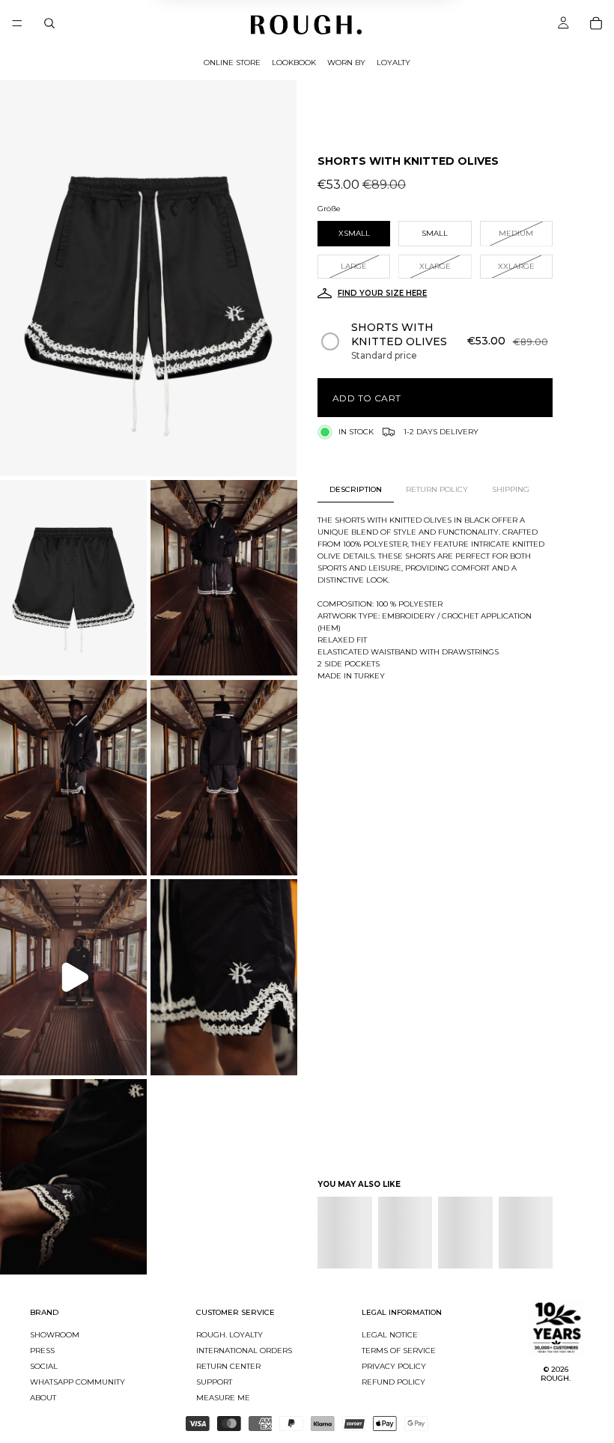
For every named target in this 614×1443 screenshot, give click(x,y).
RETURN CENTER (228, 1366)
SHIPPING (510, 489)
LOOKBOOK (294, 62)
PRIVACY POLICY (394, 1366)
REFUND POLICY (393, 1382)
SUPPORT (214, 1382)
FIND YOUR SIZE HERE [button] (382, 293)
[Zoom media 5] (224, 777)
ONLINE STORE (232, 62)
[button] (435, 341)
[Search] (49, 23)
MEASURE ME (223, 1398)
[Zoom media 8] (73, 1177)
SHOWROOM (54, 1335)
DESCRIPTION (355, 489)
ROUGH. (556, 1378)
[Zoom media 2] (73, 578)
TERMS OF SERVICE (399, 1350)
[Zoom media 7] (224, 977)
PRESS (42, 1350)
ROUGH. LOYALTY (229, 1335)
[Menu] (17, 23)
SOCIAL (44, 1366)
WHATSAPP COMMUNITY (77, 1382)
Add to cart (366, 398)
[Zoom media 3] (224, 578)
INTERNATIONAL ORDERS (244, 1350)
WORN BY (346, 62)
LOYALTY (393, 62)
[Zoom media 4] (73, 777)
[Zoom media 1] (148, 278)
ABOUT (43, 1398)
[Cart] (596, 23)
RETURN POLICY (437, 489)
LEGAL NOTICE (390, 1335)
